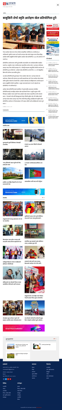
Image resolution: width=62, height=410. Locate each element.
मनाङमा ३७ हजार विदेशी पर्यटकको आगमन (33, 145)
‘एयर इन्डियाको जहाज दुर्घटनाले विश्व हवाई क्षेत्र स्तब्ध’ (12, 163)
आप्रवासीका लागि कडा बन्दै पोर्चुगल (33, 181)
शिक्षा (33, 369)
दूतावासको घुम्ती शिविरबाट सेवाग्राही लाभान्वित (12, 143)
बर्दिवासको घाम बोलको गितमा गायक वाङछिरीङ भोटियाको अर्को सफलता (12, 282)
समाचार (33, 371)
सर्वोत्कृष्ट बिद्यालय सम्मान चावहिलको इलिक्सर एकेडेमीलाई (12, 262)
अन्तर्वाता (48, 367)
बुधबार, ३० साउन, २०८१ (52, 85)
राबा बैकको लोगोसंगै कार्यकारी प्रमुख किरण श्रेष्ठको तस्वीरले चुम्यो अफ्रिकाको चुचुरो (34, 319)
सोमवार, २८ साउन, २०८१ (53, 108)
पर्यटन (47, 373)
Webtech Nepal (39, 406)
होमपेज (4, 12)
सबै (42, 196)
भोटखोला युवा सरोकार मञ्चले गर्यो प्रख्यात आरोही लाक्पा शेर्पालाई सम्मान (12, 318)
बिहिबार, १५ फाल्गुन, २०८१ (53, 62)
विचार (33, 367)
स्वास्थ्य (33, 377)
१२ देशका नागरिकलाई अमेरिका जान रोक (33, 163)
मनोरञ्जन (4, 397)
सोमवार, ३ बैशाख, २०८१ (52, 91)
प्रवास (47, 377)
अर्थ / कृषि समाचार (50, 369)
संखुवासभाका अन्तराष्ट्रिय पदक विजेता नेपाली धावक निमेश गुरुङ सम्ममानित (34, 296)
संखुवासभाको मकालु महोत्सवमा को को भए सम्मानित (12, 219)
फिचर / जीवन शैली (7, 392)
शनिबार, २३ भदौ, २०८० (52, 79)
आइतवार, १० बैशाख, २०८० (53, 73)
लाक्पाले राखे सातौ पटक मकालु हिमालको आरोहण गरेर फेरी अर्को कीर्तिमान (33, 263)
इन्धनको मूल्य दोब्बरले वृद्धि (46, 344)
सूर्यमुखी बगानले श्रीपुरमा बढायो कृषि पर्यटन (22, 353)
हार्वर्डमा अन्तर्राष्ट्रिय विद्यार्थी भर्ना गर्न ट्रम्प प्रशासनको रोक (12, 182)
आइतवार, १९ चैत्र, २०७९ (53, 97)
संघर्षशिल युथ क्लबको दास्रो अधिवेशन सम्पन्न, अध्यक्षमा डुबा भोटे (34, 242)
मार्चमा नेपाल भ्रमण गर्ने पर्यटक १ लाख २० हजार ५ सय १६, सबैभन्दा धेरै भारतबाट (22, 345)
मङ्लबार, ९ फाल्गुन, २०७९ (53, 102)
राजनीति (4, 386)
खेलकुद (48, 371)
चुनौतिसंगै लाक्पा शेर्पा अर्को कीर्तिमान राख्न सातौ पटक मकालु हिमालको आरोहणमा (34, 217)
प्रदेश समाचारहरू (49, 375)
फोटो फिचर (19, 390)
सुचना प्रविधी (34, 373)
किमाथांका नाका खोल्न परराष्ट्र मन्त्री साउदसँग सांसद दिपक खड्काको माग (12, 240)
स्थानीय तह (34, 375)
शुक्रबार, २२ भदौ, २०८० (52, 114)
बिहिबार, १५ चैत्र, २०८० (52, 68)
